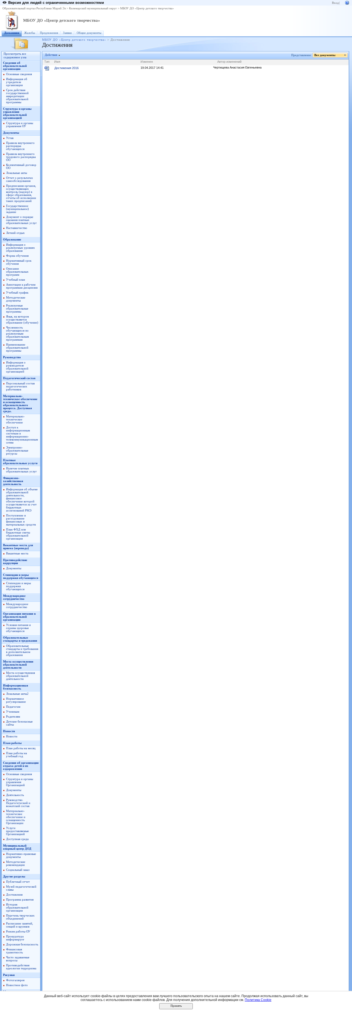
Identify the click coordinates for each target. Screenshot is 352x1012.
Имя (57, 61)
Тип (47, 61)
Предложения (49, 32)
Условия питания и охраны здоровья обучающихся (18, 628)
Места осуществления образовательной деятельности (18, 664)
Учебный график (17, 292)
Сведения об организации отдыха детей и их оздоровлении (20, 765)
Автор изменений (229, 61)
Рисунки (9, 975)
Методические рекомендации (15, 863)
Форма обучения (17, 255)
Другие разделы (14, 876)
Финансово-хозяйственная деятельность (13, 481)
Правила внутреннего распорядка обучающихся (20, 146)
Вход (335, 2)
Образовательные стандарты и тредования (20, 639)
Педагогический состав (19, 378)
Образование (12, 239)
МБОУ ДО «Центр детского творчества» (147, 8)
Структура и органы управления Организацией (19, 782)
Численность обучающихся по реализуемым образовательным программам (17, 333)
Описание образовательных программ (17, 271)
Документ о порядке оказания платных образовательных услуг (21, 220)
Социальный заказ (17, 869)
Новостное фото (17, 985)
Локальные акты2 (17, 693)
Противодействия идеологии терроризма (21, 967)
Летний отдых (15, 232)
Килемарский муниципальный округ (93, 8)
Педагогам (13, 706)
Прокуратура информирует (15, 938)
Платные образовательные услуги (20, 462)
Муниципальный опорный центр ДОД (17, 847)
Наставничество (16, 227)
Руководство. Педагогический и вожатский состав (18, 803)
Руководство (12, 357)
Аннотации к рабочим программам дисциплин (22, 286)
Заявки (67, 32)
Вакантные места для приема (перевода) (18, 547)
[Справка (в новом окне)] (347, 2)
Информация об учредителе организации (16, 82)
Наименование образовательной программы (17, 347)
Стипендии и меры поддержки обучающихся (20, 576)
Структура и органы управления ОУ (19, 125)
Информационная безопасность (15, 687)
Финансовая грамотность (14, 951)
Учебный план (15, 279)
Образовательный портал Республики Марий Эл (34, 8)
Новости (9, 731)
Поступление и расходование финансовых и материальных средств (21, 520)
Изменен (147, 61)
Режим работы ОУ (18, 931)
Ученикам (12, 711)
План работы (12, 743)
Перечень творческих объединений (20, 917)
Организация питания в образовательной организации (19, 616)
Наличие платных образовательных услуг (21, 470)
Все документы (325, 55)
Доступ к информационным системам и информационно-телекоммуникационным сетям (22, 435)
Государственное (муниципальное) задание (17, 209)
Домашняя (11, 32)
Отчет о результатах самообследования (19, 179)
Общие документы (89, 32)
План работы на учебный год (16, 755)
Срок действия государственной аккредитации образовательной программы (17, 96)
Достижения (14, 894)
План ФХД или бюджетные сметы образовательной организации (18, 534)
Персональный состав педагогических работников (20, 386)
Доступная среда (17, 839)
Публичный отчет (18, 881)
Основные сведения (19, 74)
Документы (11, 132)
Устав (9, 138)
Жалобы (29, 32)
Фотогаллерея (15, 980)
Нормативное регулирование (16, 700)
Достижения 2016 (66, 68)
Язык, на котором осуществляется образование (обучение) (22, 319)
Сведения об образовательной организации (15, 65)
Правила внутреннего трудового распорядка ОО (21, 157)
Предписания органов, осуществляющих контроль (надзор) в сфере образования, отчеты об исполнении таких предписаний (21, 193)
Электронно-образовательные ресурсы (17, 450)
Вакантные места (17, 553)
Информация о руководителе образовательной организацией (17, 367)
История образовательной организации (17, 907)
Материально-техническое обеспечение (15, 419)
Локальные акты (16, 172)
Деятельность (15, 795)
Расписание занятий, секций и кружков (19, 925)
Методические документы (15, 299)
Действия (51, 54)
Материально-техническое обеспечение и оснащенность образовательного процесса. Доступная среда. (20, 404)
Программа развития (20, 899)
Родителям (13, 716)
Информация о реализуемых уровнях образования (20, 247)
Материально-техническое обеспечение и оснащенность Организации (15, 817)
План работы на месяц (20, 748)
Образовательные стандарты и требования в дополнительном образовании (22, 650)
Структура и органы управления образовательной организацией (17, 113)
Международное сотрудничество (14, 597)
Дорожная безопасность (22, 944)
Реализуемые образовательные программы (17, 308)
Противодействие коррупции (15, 562)
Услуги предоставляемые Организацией (17, 831)
